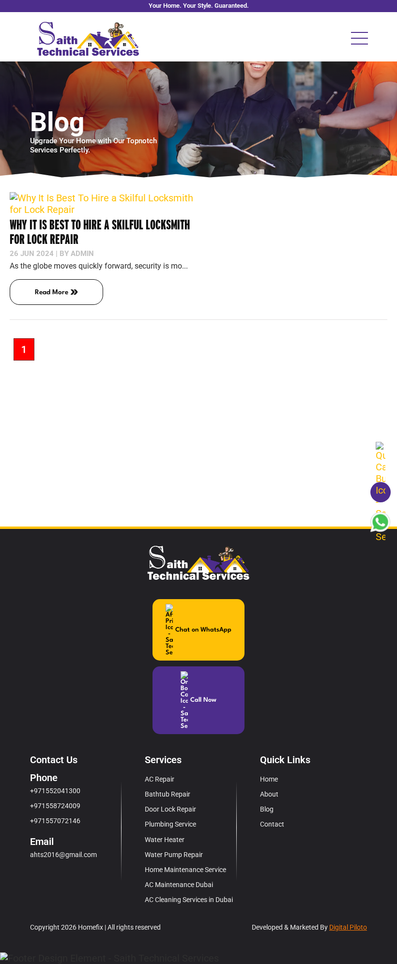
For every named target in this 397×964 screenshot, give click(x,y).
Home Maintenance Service (185, 870)
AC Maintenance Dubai (179, 885)
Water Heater (164, 840)
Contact (272, 824)
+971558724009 (55, 806)
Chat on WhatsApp (203, 630)
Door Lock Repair (170, 809)
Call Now (203, 700)
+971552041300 (55, 791)
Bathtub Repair (167, 794)
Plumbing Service (170, 824)
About (269, 794)
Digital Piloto (348, 927)
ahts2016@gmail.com (63, 855)
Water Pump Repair (174, 855)
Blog (267, 809)
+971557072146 (55, 821)
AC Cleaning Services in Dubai (189, 900)
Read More (51, 292)
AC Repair (159, 779)
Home (269, 779)
